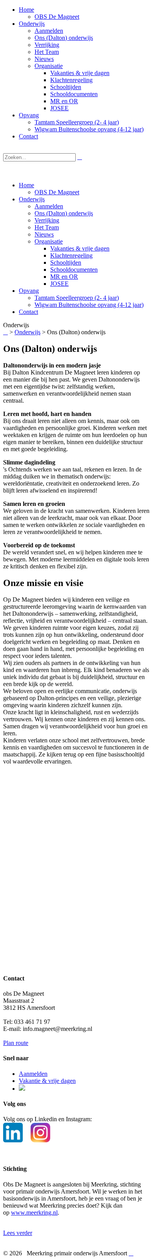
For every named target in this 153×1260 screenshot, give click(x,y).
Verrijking (47, 220)
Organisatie (49, 241)
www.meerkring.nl (34, 1212)
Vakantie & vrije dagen (47, 1080)
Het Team (47, 227)
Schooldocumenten (74, 269)
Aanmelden (49, 206)
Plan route (15, 1043)
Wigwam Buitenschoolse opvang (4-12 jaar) (89, 304)
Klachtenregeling (71, 255)
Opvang (29, 290)
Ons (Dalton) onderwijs (64, 213)
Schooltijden (65, 262)
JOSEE (59, 283)
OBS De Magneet (57, 192)
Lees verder (17, 1233)
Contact (28, 311)
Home (26, 185)
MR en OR (64, 276)
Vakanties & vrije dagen (79, 248)
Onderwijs (32, 199)
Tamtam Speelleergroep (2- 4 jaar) (77, 297)
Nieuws (44, 234)
